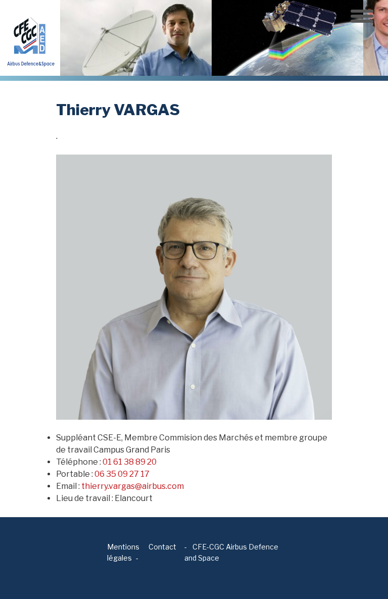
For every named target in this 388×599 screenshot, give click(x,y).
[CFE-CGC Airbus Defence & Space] (30, 37)
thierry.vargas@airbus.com (132, 486)
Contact (162, 546)
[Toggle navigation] (362, 16)
